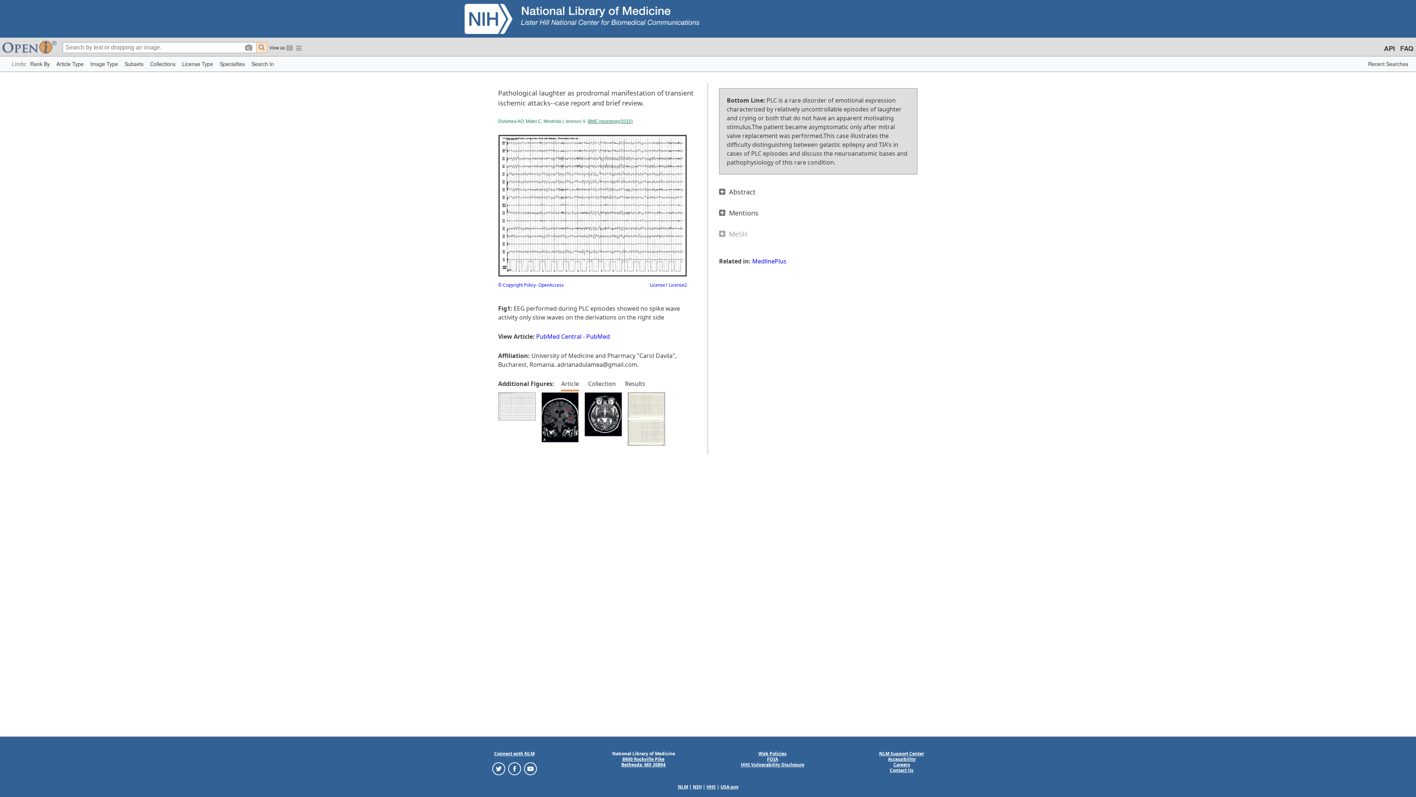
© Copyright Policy (517, 285)
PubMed (598, 336)
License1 (659, 285)
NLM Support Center (901, 754)
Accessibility (902, 759)
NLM (683, 787)
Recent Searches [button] (1388, 64)
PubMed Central (559, 336)
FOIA (772, 759)
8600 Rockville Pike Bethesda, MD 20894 (643, 762)
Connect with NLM (514, 754)
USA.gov (730, 787)
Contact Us (901, 770)
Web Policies (773, 754)
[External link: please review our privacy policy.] (498, 768)
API (1389, 48)
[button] (40, 64)
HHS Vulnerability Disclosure (772, 765)
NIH (697, 787)
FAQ (1406, 48)
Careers (901, 765)
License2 (677, 285)
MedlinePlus (769, 261)
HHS (711, 787)
